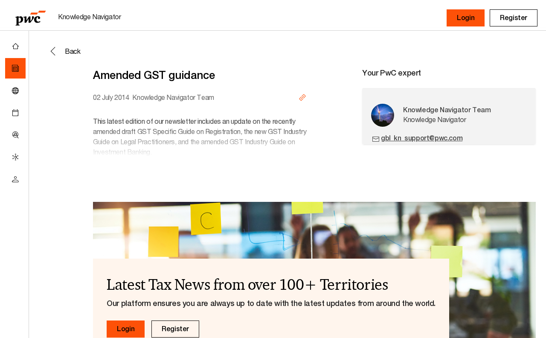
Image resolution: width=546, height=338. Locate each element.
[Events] (15, 112)
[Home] (15, 46)
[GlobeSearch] (15, 90)
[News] (15, 68)
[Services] (15, 157)
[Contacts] (15, 179)
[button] (466, 17)
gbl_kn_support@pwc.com (421, 138)
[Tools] (15, 135)
